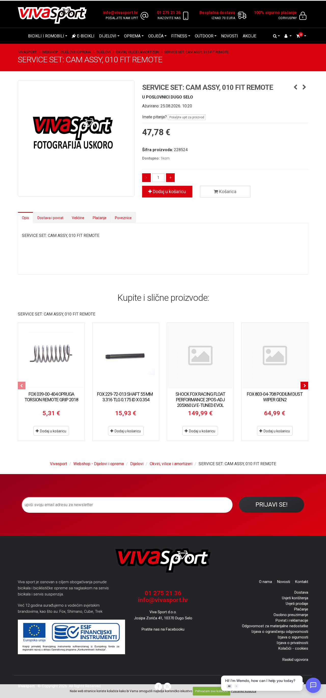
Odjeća (156, 36)
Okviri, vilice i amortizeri (137, 52)
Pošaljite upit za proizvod (186, 117)
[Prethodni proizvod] (295, 87)
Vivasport (27, 52)
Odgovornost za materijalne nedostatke (275, 626)
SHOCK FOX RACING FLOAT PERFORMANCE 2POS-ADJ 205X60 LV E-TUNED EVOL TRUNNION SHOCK (200, 402)
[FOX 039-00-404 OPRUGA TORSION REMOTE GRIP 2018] (51, 355)
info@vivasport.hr (163, 600)
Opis (25, 218)
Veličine (78, 218)
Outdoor (204, 36)
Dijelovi (107, 36)
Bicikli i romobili (46, 36)
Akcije (249, 36)
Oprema (132, 36)
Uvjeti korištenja (295, 598)
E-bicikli (85, 36)
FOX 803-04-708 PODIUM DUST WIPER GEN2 (275, 396)
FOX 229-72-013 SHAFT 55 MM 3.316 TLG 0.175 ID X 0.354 (125, 396)
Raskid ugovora (295, 659)
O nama (265, 581)
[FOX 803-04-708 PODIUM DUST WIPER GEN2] (274, 355)
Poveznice (123, 218)
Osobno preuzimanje (291, 614)
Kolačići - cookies (293, 648)
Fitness (179, 36)
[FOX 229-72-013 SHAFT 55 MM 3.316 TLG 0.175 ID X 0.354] (125, 355)
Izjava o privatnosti (292, 642)
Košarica (227, 191)
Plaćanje (99, 218)
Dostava (301, 592)
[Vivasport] (54, 14)
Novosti (229, 36)
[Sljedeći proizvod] (304, 87)
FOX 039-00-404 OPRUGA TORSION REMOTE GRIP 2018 (51, 396)
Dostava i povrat (50, 218)
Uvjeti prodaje (297, 603)
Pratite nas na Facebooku (163, 629)
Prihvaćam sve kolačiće (211, 691)
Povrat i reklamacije (292, 620)
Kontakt (301, 581)
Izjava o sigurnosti (293, 637)
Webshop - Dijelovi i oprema (66, 52)
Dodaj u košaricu (169, 191)
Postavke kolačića (243, 691)
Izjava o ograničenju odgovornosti (279, 631)
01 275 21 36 (163, 593)
